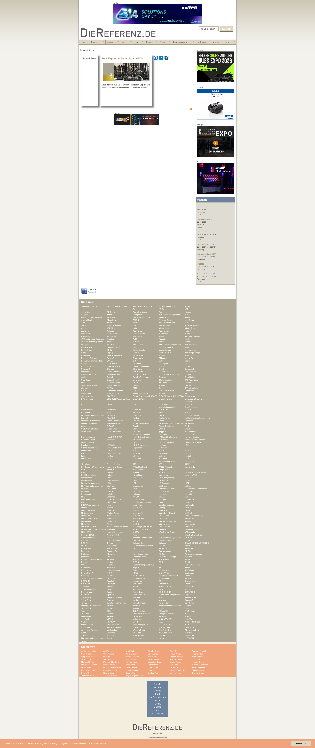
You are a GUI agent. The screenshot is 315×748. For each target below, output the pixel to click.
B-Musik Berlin (87, 347)
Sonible (110, 592)
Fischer (136, 418)
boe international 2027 (206, 254)
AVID (135, 339)
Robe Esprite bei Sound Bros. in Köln (122, 58)
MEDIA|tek (163, 519)
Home (82, 42)
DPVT (83, 391)
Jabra (187, 459)
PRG (109, 557)
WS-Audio (137, 633)
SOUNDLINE (190, 592)
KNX (83, 472)
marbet (187, 510)
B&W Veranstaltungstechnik (170, 344)
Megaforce (111, 521)
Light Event (189, 491)
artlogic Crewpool (114, 326)
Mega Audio (86, 521)
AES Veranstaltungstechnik (170, 315)
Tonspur (136, 608)
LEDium (84, 489)
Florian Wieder (175, 654)
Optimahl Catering (140, 543)
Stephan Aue (153, 673)
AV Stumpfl (111, 336)
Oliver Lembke (131, 667)
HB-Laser (137, 440)
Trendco (188, 608)
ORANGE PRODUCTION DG (197, 543)
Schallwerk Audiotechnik (168, 576)
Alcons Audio (164, 317)
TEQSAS (136, 606)
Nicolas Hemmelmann (112, 667)
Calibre (187, 361)
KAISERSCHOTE (140, 467)
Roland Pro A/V (87, 573)
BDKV (109, 350)
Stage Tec (189, 595)
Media (162, 43)
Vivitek (135, 622)
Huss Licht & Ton (114, 448)
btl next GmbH (190, 358)
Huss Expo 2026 (204, 207)
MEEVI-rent (189, 519)
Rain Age (110, 565)
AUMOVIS (85, 336)
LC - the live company (90, 483)
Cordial (110, 377)
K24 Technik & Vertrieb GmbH (93, 467)
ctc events (137, 380)
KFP (83, 470)
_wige (83, 641)
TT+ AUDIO (163, 611)
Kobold (110, 472)
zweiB (161, 638)
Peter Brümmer (132, 670)
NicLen (161, 535)
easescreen (86, 394)
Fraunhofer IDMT (114, 423)
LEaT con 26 (202, 232)
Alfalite (187, 317)
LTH (83, 502)
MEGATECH (138, 521)
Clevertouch (189, 369)
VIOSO (110, 619)
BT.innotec (163, 358)
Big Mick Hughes (154, 651)
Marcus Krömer (198, 662)
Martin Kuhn (130, 665)
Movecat (162, 529)
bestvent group (165, 350)
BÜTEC (110, 361)
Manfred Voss (131, 662)
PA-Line (162, 546)
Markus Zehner (113, 513)
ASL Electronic (165, 326)
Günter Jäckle (153, 657)
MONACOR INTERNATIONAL (93, 529)
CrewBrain (85, 380)
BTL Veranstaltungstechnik (92, 361)
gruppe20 (162, 432)
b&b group (85, 344)
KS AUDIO (163, 472)
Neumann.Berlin (113, 535)
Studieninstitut (190, 597)
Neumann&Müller (88, 535)
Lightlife (110, 494)
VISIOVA (84, 622)
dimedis (162, 385)
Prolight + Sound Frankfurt (91, 559)
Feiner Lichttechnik (192, 415)
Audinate (110, 331)
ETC (135, 404)
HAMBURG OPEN (114, 437)
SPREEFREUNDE (140, 595)
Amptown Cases (165, 320)
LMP (186, 497)
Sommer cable (87, 592)
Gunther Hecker (176, 657)
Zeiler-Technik (138, 636)
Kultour (110, 475)
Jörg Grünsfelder (176, 659)
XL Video (188, 633)
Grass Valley (86, 432)
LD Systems (164, 483)
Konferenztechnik (180, 43)
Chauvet (162, 366)
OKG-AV (84, 543)
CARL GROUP (113, 364)
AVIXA (187, 339)
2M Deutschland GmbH (90, 306)
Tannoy (84, 603)
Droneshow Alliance (115, 391)
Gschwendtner (190, 432)
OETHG (188, 540)
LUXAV (187, 502)
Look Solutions (139, 500)
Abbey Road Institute (167, 306)
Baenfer (136, 347)
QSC (161, 562)
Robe (135, 570)
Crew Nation (190, 377)
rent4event (85, 568)
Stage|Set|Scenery (114, 597)
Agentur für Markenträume (91, 317)
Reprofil (136, 568)
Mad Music (137, 508)
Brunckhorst (138, 358)
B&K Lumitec (138, 344)
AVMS (109, 342)
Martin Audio (138, 513)
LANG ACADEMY (140, 478)
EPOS (83, 404)
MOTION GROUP (140, 529)
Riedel (187, 568)
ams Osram (189, 320)
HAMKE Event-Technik (142, 437)
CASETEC (137, 364)
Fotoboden (189, 421)
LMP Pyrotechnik (88, 500)
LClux (109, 483)
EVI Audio (188, 410)
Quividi (187, 562)
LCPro (135, 483)
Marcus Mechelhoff (89, 665)
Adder (109, 315)
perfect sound (138, 551)
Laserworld (189, 478)
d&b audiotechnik (166, 380)
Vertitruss (162, 616)
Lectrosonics (138, 486)
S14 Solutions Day (204, 219)
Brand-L (162, 355)
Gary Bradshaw (87, 657)
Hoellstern (163, 445)
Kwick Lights (138, 475)
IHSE (187, 451)
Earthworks (189, 391)
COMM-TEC (164, 372)
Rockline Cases (165, 570)
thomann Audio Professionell (170, 606)
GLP (135, 429)
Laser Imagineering (166, 478)
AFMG (187, 315)
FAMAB (162, 415)
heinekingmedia (87, 442)
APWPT (110, 323)
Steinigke (136, 597)
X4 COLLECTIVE (166, 633)
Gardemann (189, 423)
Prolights (110, 559)
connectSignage (139, 374)
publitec (110, 562)
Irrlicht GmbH (86, 459)
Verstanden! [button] (301, 744)
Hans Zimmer (197, 657)
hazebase (111, 440)
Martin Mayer (153, 665)
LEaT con (111, 486)
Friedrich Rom (197, 654)
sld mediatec (190, 587)
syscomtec (163, 600)
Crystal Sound (112, 380)
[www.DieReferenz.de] (118, 38)
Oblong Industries (114, 540)
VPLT (187, 625)
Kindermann (138, 470)
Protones (84, 562)
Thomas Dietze (198, 673)
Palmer (187, 546)
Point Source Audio (140, 554)
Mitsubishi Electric (88, 527)
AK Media (111, 317)
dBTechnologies (113, 383)
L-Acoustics (163, 475)
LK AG (161, 497)
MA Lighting (137, 505)
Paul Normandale (110, 670)
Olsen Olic (174, 667)
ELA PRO (111, 396)
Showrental (163, 584)
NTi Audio (188, 538)
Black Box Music (165, 353)
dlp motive (85, 388)
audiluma (84, 331)
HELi (109, 442)
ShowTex (110, 587)
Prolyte (136, 559)
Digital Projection (113, 385)
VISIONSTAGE (165, 619)
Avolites (136, 342)
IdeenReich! (86, 451)
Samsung (85, 576)
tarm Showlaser (139, 603)
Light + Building (165, 491)
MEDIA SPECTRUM (89, 519)
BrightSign (189, 355)
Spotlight (110, 595)
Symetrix (110, 600)
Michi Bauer (86, 667)
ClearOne (162, 369)
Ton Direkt (111, 608)
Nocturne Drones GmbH (143, 538)
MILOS (136, 524)
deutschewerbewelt (89, 385)
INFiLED (188, 453)
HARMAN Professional (168, 437)
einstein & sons (87, 396)
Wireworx (111, 633)
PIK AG (188, 551)
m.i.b (109, 505)
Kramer (136, 472)
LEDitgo (188, 486)
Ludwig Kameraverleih (142, 502)
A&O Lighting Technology (117, 306)
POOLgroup (163, 554)
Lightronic (162, 494)
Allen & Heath (86, 320)
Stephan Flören (176, 673)
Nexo (135, 535)
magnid (136, 510)
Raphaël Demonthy (177, 670)
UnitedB (110, 614)
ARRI (187, 323)
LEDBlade (163, 486)
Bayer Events (86, 350)
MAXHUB (189, 513)
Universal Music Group (142, 614)
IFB (134, 451)
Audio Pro (188, 331)
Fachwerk (111, 415)
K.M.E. (187, 464)
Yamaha (84, 636)
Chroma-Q (85, 369)
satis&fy (110, 576)
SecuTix (188, 578)
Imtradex (136, 453)
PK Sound (85, 554)
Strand (161, 597)
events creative (87, 410)
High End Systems (166, 442)
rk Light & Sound (113, 570)
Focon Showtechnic (115, 421)
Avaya (161, 336)
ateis (135, 328)
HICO (135, 442)
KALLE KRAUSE (166, 467)
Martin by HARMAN (167, 513)
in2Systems (163, 453)
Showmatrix (137, 584)
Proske (187, 559)
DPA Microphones (192, 388)
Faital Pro (137, 415)
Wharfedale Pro (165, 630)
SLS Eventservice (88, 589)
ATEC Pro (111, 328)
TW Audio (85, 614)
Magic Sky (111, 510)
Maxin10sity (86, 516)
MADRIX (188, 508)
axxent (161, 342)
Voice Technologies (192, 622)
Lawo (135, 480)
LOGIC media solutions (116, 500)
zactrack (110, 636)
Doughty (162, 388)
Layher (187, 480)
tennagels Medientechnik (91, 606)
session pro (137, 581)
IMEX (83, 453)
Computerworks (191, 372)
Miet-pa (110, 524)
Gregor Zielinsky (132, 657)
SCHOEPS (111, 578)
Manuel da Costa (154, 662)
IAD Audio (163, 448)
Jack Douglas (86, 659)
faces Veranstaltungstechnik (92, 415)
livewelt (136, 497)
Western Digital (139, 630)
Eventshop (111, 410)
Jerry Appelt (108, 659)
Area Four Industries (167, 323)
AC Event (162, 309)
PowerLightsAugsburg (193, 554)
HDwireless (163, 440)
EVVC (109, 412)
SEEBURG (85, 581)
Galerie (216, 42)
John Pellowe (131, 659)
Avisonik (162, 339)
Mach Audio (189, 505)
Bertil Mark (130, 651)
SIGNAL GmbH (165, 587)
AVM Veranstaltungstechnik (92, 342)
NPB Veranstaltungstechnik (170, 538)
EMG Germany (87, 399)
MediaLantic (112, 519)
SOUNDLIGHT (165, 592)
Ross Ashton (131, 673)
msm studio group (192, 529)
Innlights (162, 456)
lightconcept (86, 494)
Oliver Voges (153, 667)
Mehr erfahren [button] (100, 743)
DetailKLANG (190, 383)
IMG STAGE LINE (114, 453)
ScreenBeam (164, 578)
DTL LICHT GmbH (166, 391)
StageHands (86, 597)
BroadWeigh (112, 358)
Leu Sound (111, 489)
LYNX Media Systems (90, 505)
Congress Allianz (114, 374)
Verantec (110, 616)
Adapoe (188, 312)
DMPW (110, 388)
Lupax (161, 502)
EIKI (186, 394)
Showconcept (190, 581)
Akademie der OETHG (142, 317)
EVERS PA (163, 410)
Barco (187, 347)
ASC (135, 326)
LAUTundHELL (113, 480)
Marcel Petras (175, 662)
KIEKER (110, 470)
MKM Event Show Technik (117, 527)
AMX (83, 323)
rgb (160, 568)
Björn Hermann (176, 651)
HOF (187, 445)
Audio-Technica (139, 334)
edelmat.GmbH (113, 394)
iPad (157, 694)
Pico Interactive (165, 551)
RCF (161, 565)
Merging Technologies (167, 521)
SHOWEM (85, 584)
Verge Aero (137, 616)
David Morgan (131, 654)
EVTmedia (85, 412)
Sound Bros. (138, 592)
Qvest (83, 565)
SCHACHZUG (139, 576)
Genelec (136, 426)
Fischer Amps (164, 418)
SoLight (188, 589)
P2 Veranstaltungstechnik (143, 546)
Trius (83, 611)
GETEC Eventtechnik (90, 429)
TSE (109, 611)
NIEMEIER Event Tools (194, 535)
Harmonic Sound (88, 440)
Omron (110, 543)
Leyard (135, 489)
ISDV (109, 459)
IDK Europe (111, 451)
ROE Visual (189, 570)
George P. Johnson (166, 426)
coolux (84, 377)
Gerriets (188, 426)
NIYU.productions (88, 538)
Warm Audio (189, 627)
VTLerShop (85, 627)
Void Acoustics (113, 625)
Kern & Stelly (190, 467)
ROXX (109, 573)
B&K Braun (111, 344)
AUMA (187, 334)
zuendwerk (137, 638)
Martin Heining (109, 665)
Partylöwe (85, 551)
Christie (188, 366)
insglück (188, 456)
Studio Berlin (86, 600)
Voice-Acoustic (87, 625)
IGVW (161, 451)
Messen (109, 43)
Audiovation (163, 334)
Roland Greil (86, 673)
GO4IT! (162, 429)
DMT (135, 388)
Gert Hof (106, 657)
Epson (109, 404)
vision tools (137, 619)
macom (110, 508)
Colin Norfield (108, 654)
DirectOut (188, 385)
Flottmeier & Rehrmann (90, 421)
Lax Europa (163, 480)
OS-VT (84, 546)
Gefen (83, 426)
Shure (135, 587)
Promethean (164, 559)
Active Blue (85, 312)
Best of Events (139, 350)
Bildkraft (136, 353)
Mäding (162, 508)
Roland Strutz (108, 673)
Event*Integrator (191, 407)
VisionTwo (189, 619)
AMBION (136, 320)
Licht (123, 43)
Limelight (188, 494)
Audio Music (164, 331)
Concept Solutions (88, 374)
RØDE (135, 573)
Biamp (83, 353)
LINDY (84, 497)
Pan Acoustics (113, 548)
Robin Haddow (198, 670)
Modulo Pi (189, 527)
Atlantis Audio (190, 328)
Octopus (136, 540)
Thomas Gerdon (87, 676)
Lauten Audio (86, 480)
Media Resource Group (194, 516)
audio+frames (112, 334)
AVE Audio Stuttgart (192, 336)
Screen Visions (139, 578)
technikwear (189, 603)
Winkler (84, 633)
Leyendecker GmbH (167, 489)
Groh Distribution (114, 432)
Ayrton (187, 342)
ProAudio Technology (167, 557)
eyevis (187, 412)
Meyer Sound (86, 524)
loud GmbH (189, 500)
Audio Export (138, 331)
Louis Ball (196, 659)
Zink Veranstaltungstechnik (92, 638)
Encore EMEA (138, 399)
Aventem (110, 339)
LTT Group (111, 502)
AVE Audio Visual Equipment (92, 339)
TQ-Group (163, 608)
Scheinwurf (189, 576)
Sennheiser (111, 581)
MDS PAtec (137, 516)
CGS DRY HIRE (88, 366)
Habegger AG (190, 434)
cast (186, 364)
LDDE (187, 483)
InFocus (136, 456)
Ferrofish (84, 418)
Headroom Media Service (195, 440)
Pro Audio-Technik (140, 557)
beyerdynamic (190, 350)
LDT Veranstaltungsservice (92, 486)
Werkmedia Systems (89, 630)
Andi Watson (108, 651)
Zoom (109, 638)
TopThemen (201, 42)
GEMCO (110, 426)
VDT (186, 614)
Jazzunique (189, 461)
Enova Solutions (165, 399)
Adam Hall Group (140, 312)
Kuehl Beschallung (88, 475)
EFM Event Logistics (141, 394)
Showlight (111, 584)
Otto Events (112, 546)
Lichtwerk (85, 491)
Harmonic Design (192, 437)
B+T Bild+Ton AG (191, 344)
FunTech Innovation (141, 423)
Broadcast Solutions (89, 358)
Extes (161, 412)
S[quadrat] (189, 600)
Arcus (135, 323)
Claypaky (111, 369)
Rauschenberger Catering (143, 565)
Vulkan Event (138, 627)
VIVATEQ (111, 622)
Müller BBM (86, 532)
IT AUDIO (137, 459)
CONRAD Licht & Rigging (169, 374)
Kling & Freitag (164, 470)
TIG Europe (189, 606)
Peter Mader (153, 670)
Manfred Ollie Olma (111, 662)
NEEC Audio (190, 532)
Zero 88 (162, 636)
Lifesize (110, 491)
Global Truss (112, 429)
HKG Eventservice (140, 445)
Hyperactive (138, 448)
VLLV (161, 622)
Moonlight (111, 529)
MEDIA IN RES (165, 516)
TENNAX (111, 606)
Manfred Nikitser (87, 662)
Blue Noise (85, 355)
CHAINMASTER (114, 366)
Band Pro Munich (166, 347)
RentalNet (111, 568)
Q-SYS (136, 562)
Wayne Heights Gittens (135, 676)
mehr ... (201, 215)
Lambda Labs (86, 478)
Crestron (162, 377)
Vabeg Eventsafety (166, 614)
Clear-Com (137, 369)
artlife (83, 326)
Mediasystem (138, 519)
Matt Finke (174, 665)
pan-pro (136, 548)
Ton (135, 43)
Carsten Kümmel (199, 651)
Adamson (162, 312)
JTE (134, 464)
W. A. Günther (164, 627)
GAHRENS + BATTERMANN (171, 423)
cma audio (85, 372)
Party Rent (189, 548)
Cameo (84, 364)
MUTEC (136, 532)
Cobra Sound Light (114, 372)
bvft (134, 361)
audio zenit (85, 334)
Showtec (188, 584)
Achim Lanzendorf (88, 651)
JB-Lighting (85, 464)
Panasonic (163, 548)
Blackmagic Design (192, 353)
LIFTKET (136, 491)
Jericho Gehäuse (114, 464)
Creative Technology (141, 377)
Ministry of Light (165, 524)
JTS (160, 464)
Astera (84, 328)
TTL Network (190, 611)
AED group (137, 315)
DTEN (135, 391)
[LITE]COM (189, 638)
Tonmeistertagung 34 (206, 274)
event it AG (189, 404)
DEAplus (136, 383)
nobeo (109, 538)
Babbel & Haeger (114, 347)
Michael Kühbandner (200, 665)
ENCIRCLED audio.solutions (118, 399)
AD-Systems (112, 312)
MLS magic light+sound (142, 527)
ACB (186, 309)
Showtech (85, 587)
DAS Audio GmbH (192, 380)
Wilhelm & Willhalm (192, 630)
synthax (136, 600)
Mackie (84, 508)
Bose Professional (114, 355)
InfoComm (111, 456)
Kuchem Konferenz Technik (196, 472)
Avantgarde (137, 336)
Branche (94, 43)
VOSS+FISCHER (166, 625)
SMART (110, 589)
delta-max (163, 383)
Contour (188, 374)
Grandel (188, 429)
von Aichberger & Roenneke (144, 625)
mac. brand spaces (166, 505)
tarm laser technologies (116, 603)
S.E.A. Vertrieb (165, 573)
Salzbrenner (189, 573)
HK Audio (111, 445)
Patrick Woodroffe (88, 670)
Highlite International (193, 442)
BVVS (161, 361)
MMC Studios (164, 527)
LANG (109, 478)
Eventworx (137, 410)
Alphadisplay (112, 320)
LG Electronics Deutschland (196, 489)
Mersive (188, 521)
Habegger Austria (88, 437)
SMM (161, 589)
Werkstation (112, 630)
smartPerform (138, 589)
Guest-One (163, 434)
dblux (83, 383)
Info (226, 43)
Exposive (136, 412)
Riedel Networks (87, 570)
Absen (187, 306)
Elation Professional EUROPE (145, 396)
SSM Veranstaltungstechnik (170, 595)
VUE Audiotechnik (114, 627)
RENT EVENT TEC (192, 565)
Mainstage (163, 510)
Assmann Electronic (193, 326)
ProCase (188, 557)
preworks (85, 557)
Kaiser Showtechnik (115, 467)
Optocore (162, 543)
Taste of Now (164, 603)
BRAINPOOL (138, 355)
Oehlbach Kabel (165, 540)
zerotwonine (189, 636)
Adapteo (84, 315)
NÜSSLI (84, 540)
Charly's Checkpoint (141, 366)
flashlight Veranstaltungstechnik (197, 418)
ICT (186, 448)
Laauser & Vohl (191, 475)
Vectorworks (86, 616)
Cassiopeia (163, 364)
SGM (161, 581)
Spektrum (85, 595)
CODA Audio (138, 372)
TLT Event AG (87, 608)
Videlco (187, 616)
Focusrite (136, 421)
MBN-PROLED (113, 516)
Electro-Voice (190, 396)
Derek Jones (153, 654)
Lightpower (137, 494)
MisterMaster (190, 524)
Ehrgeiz (162, 394)
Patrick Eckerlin (198, 667)
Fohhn (161, 421)
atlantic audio (164, 328)
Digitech (136, 385)
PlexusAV (111, 554)
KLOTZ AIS (189, 470)
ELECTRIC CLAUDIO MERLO (171, 396)
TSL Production (139, 611)
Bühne (148, 43)
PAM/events (86, 548)
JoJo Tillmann (153, 659)
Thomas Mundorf (110, 676)
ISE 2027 (200, 264)
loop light (162, 500)
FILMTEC (111, 418)
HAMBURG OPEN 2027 (206, 244)
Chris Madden (87, 654)
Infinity (83, 456)
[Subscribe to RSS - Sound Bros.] (136, 109)
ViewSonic (85, 619)
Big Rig (110, 353)
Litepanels (111, 497)
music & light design (115, 532)
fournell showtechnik (89, 423)
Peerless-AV (112, 551)
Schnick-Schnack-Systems (92, 578)
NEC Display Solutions (168, 532)
